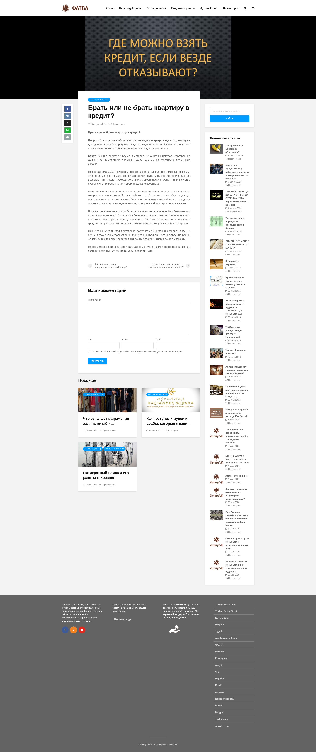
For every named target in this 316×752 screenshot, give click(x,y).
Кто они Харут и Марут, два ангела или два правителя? (237, 459)
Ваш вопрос (231, 8)
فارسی (218, 665)
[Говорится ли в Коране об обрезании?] (216, 148)
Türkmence (221, 719)
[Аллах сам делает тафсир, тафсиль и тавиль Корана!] (216, 370)
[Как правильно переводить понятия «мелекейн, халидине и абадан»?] (216, 432)
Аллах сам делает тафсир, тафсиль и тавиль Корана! (236, 370)
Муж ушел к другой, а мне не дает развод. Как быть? (237, 413)
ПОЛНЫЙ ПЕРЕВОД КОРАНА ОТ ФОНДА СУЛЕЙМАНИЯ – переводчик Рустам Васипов (236, 198)
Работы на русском (99, 100)
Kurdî (218, 685)
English (219, 624)
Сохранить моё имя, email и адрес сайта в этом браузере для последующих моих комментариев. (137, 352)
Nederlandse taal (224, 698)
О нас (110, 8)
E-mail (125, 340)
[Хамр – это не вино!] (216, 478)
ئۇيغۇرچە (219, 692)
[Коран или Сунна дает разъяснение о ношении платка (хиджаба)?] (216, 389)
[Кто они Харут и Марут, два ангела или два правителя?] (216, 459)
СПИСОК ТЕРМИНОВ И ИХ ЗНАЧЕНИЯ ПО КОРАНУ (237, 244)
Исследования (156, 8)
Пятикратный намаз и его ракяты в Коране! (106, 475)
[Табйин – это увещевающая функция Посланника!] (216, 330)
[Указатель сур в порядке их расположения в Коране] (216, 221)
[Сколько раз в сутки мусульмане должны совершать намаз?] (216, 541)
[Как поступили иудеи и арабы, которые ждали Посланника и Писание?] (171, 399)
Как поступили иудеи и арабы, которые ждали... (168, 421)
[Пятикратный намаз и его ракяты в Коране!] (107, 454)
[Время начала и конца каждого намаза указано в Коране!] (216, 280)
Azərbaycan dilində (226, 638)
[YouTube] (82, 629)
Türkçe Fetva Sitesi (226, 611)
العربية (218, 631)
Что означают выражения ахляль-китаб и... (106, 421)
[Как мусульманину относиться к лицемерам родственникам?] (216, 492)
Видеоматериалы (183, 8)
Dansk (218, 705)
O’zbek (219, 645)
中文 (217, 671)
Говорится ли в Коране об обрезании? (234, 148)
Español (219, 678)
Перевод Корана (130, 8)
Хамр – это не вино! (237, 475)
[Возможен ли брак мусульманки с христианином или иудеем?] (216, 564)
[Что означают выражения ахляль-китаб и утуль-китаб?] (107, 399)
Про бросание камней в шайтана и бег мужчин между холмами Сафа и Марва (237, 518)
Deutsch (220, 651)
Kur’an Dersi (222, 618)
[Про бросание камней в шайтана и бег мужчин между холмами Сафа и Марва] (216, 515)
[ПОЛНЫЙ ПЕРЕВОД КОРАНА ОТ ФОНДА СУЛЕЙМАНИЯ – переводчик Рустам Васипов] (216, 194)
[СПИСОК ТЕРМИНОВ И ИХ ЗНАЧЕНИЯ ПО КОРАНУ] (216, 244)
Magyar (219, 712)
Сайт (158, 340)
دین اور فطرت (222, 725)
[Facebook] (65, 629)
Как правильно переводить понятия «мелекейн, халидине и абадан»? (237, 436)
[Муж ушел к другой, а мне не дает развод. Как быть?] (216, 412)
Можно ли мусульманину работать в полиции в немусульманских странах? (237, 172)
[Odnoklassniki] (73, 629)
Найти (229, 119)
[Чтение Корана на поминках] (216, 353)
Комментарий (94, 300)
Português (221, 658)
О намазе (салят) (93, 449)
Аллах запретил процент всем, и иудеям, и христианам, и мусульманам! (234, 307)
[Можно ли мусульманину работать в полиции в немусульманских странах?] (216, 168)
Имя (90, 340)
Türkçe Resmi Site (225, 604)
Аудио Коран (208, 8)
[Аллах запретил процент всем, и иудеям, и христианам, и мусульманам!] (216, 303)
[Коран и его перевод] (216, 264)
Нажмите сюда (122, 619)
